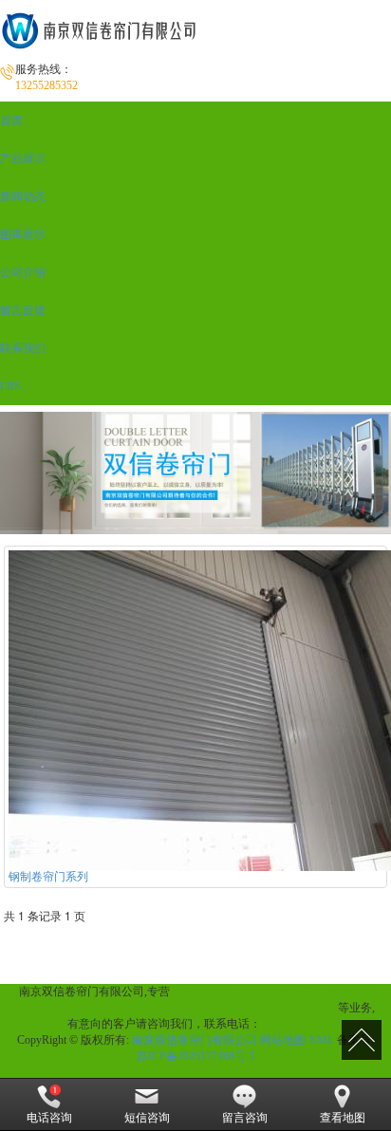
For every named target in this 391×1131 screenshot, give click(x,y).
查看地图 (342, 1117)
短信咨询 (147, 1117)
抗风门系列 (246, 1007)
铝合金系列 (186, 1007)
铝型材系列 (127, 1007)
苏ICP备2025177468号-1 (196, 1056)
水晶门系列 (249, 991)
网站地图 (283, 1040)
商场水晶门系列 (56, 1007)
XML (321, 1040)
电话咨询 (49, 1117)
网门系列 (195, 991)
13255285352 (292, 1023)
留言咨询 (245, 1117)
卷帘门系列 (306, 1007)
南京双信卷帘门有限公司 (194, 1040)
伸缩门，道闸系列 (326, 991)
